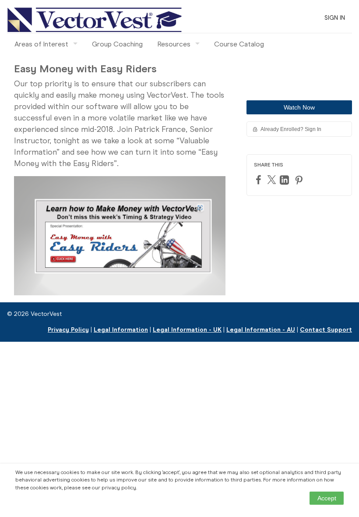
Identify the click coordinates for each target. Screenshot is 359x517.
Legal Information (121, 329)
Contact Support (326, 329)
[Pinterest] (300, 179)
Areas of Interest (41, 44)
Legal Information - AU (260, 329)
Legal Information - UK (187, 329)
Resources (174, 44)
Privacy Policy (68, 329)
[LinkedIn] (285, 179)
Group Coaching (117, 44)
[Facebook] (259, 179)
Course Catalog (239, 44)
